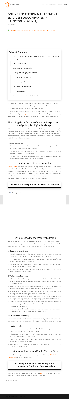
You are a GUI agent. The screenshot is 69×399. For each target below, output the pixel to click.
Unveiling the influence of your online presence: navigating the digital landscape (36, 58)
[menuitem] (42, 4)
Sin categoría (11, 24)
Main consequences (20, 63)
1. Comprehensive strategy (22, 77)
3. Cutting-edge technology (22, 86)
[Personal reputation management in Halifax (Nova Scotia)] (1, 199)
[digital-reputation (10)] (34, 38)
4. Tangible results (20, 91)
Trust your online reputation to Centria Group (27, 96)
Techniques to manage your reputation (25, 73)
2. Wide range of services (22, 82)
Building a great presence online (23, 68)
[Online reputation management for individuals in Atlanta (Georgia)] (67, 199)
